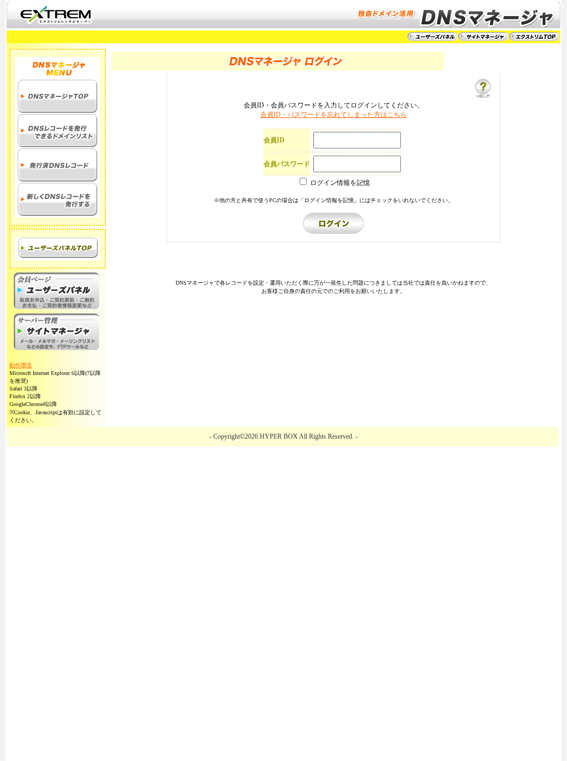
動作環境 (20, 365)
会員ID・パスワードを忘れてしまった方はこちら (333, 115)
